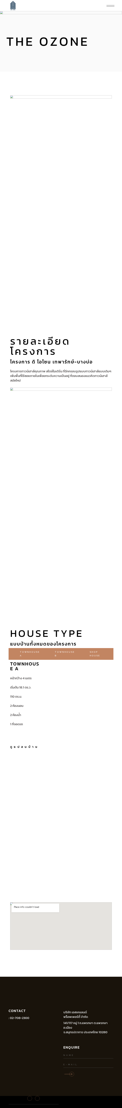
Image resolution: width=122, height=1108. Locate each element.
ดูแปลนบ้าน (24, 747)
